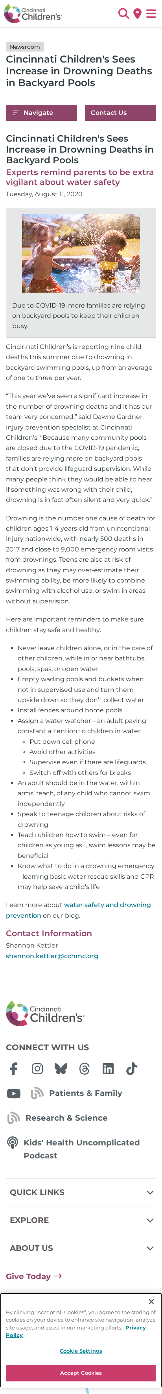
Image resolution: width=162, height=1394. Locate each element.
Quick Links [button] (37, 1192)
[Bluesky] (61, 1068)
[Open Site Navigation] (151, 13)
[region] (81, 1340)
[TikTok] (132, 1068)
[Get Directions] (137, 13)
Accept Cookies (81, 1373)
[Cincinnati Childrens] (81, 1014)
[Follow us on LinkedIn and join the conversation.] (108, 1068)
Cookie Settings (81, 1351)
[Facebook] (14, 1068)
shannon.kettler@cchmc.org (52, 956)
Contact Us (109, 112)
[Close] (151, 1301)
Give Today (28, 1276)
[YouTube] (14, 1093)
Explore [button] (29, 1220)
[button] (124, 13)
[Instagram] (37, 1068)
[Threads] (84, 1068)
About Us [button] (31, 1248)
